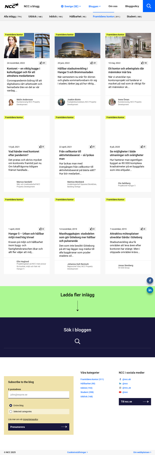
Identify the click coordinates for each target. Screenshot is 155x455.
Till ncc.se (126, 401)
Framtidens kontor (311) (92, 379)
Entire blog (18, 405)
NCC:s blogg (31, 6)
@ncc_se (126, 388)
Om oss (113, 6)
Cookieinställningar (76, 452)
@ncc (125, 383)
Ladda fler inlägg (77, 294)
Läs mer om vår (23, 419)
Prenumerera (17, 427)
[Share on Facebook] (150, 280)
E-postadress (14, 389)
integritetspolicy (30, 419)
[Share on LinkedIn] (150, 290)
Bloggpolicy (132, 6)
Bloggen (93, 6)
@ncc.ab (126, 379)
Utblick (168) (87, 396)
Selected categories (22, 411)
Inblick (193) (86, 388)
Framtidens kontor (14, 34)
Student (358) (87, 392)
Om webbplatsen (141, 452)
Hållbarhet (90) (88, 383)
